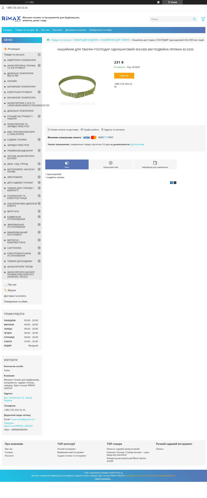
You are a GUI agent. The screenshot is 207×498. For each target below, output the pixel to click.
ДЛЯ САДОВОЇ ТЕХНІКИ (20, 182)
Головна (7, 30)
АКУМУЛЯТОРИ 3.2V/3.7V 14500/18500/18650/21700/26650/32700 (24, 104)
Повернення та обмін (100, 30)
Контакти (57, 30)
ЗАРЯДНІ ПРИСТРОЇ (18, 145)
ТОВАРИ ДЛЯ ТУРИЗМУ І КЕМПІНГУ (20, 189)
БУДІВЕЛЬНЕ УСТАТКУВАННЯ (16, 218)
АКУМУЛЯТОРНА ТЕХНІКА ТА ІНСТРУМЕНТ (21, 66)
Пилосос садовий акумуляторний (123, 449)
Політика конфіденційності (163, 476)
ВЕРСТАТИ (13, 211)
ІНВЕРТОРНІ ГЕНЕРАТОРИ (21, 60)
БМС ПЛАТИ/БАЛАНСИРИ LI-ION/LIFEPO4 (21, 133)
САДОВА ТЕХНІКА (17, 139)
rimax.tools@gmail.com (23, 419)
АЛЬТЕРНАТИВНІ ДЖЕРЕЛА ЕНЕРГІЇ (22, 204)
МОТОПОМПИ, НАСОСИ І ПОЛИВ (21, 170)
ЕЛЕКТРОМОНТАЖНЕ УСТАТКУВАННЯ (19, 254)
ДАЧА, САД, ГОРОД (17, 164)
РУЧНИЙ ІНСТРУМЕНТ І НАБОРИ (20, 117)
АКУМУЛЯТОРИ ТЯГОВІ (20, 266)
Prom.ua (119, 473)
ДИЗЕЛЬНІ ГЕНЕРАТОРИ (20, 111)
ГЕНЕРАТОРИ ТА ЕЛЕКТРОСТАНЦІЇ (17, 197)
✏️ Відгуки (10, 290)
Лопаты (159, 449)
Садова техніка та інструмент (71, 456)
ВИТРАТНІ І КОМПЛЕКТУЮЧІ (16, 241)
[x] (175, 183)
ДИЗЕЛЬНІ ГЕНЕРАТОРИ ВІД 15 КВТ (20, 74)
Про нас (45, 30)
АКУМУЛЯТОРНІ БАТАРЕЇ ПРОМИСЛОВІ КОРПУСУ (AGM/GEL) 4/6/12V (21, 274)
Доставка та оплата (75, 30)
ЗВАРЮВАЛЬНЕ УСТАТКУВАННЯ (16, 225)
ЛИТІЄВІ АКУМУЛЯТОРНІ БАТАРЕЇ (20, 157)
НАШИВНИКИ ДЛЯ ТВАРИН (115, 40)
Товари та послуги (25, 30)
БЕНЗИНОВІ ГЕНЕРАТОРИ (21, 86)
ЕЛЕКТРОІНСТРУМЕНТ (19, 92)
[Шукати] (194, 19)
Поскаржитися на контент (137, 476)
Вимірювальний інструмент (70, 452)
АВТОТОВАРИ (14, 177)
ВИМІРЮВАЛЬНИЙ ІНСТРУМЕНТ (17, 233)
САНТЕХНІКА (14, 248)
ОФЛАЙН (12, 81)
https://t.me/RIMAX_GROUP (18, 426)
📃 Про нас (10, 284)
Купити (124, 75)
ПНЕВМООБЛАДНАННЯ (20, 150)
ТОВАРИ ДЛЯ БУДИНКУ (85, 40)
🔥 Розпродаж (12, 49)
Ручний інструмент (66, 449)
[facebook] (171, 183)
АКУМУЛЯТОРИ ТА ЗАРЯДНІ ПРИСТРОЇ (18, 125)
